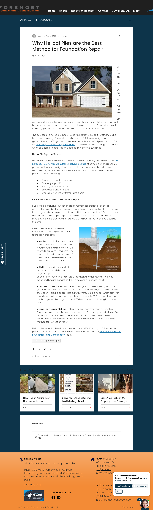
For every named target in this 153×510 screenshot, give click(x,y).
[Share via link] (51, 349)
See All (130, 369)
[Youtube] (58, 497)
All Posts (25, 19)
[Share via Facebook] (33, 349)
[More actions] (119, 36)
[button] (129, 20)
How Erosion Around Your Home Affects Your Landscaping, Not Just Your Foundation (36, 399)
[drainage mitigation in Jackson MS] (115, 383)
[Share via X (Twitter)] (39, 349)
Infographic (44, 19)
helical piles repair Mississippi (46, 340)
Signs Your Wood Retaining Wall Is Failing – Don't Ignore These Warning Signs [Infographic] (76, 399)
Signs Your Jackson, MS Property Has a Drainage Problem (114, 399)
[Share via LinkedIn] (45, 349)
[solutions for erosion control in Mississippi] (37, 383)
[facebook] (53, 497)
